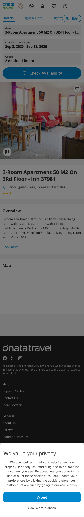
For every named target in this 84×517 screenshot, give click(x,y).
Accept (42, 497)
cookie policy (68, 485)
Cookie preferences (42, 508)
